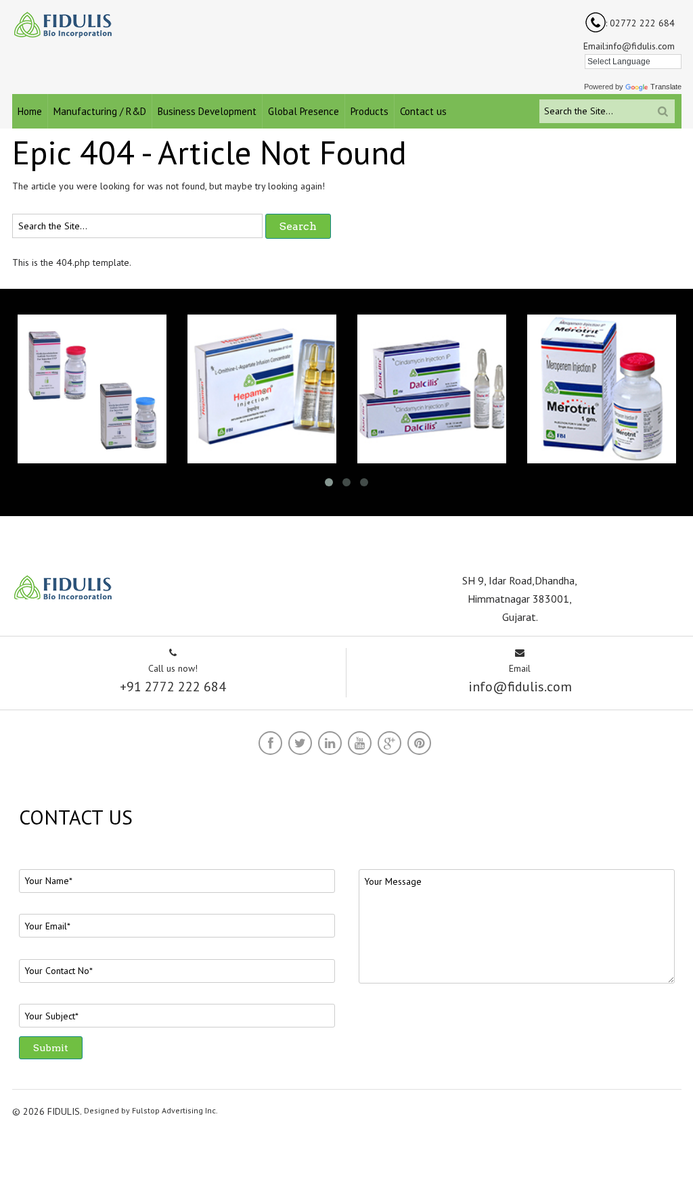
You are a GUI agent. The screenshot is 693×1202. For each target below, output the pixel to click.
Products (369, 111)
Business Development (207, 111)
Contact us (423, 111)
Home (30, 111)
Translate (665, 87)
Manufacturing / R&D (99, 111)
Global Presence (303, 111)
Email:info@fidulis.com (629, 46)
